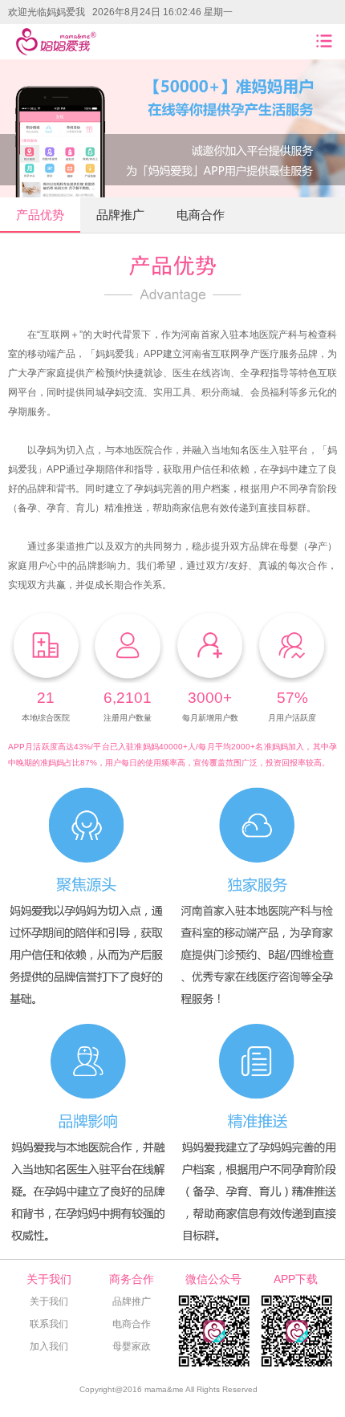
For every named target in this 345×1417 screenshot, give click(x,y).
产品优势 (40, 214)
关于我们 (49, 1301)
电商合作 (201, 214)
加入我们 (49, 1346)
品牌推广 (120, 214)
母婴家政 (131, 1346)
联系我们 (49, 1324)
